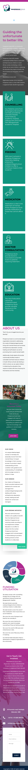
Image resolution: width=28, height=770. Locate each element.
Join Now (13, 436)
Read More (22, 546)
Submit (16, 755)
